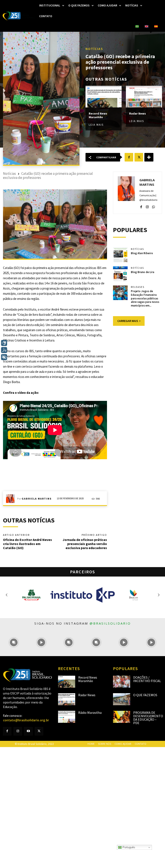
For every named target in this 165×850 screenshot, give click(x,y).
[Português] (137, 26)
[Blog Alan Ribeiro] (120, 255)
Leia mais (96, 124)
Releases (137, 287)
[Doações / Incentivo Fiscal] (121, 682)
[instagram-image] (14, 642)
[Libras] (4, 343)
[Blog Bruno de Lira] (120, 273)
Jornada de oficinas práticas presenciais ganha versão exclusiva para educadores (85, 543)
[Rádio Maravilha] (66, 717)
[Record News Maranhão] (104, 96)
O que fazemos (145, 695)
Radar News (137, 113)
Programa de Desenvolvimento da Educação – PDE (148, 717)
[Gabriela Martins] (11, 498)
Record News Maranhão (98, 115)
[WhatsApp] (153, 206)
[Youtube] (28, 731)
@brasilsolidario (110, 623)
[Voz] (4, 350)
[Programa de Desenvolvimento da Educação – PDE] (121, 717)
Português (128, 847)
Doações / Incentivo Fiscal (147, 679)
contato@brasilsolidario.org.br (26, 720)
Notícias (94, 48)
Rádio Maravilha (90, 712)
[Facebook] (129, 157)
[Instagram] (147, 206)
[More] (148, 157)
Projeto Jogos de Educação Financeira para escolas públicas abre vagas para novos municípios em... (145, 298)
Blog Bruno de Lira (142, 272)
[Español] (156, 26)
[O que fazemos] (121, 699)
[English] (146, 26)
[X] (138, 157)
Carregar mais (127, 321)
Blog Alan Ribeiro (142, 253)
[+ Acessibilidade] (4, 357)
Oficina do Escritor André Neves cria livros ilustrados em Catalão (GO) (27, 543)
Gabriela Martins (37, 498)
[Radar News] (144, 96)
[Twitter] (39, 731)
